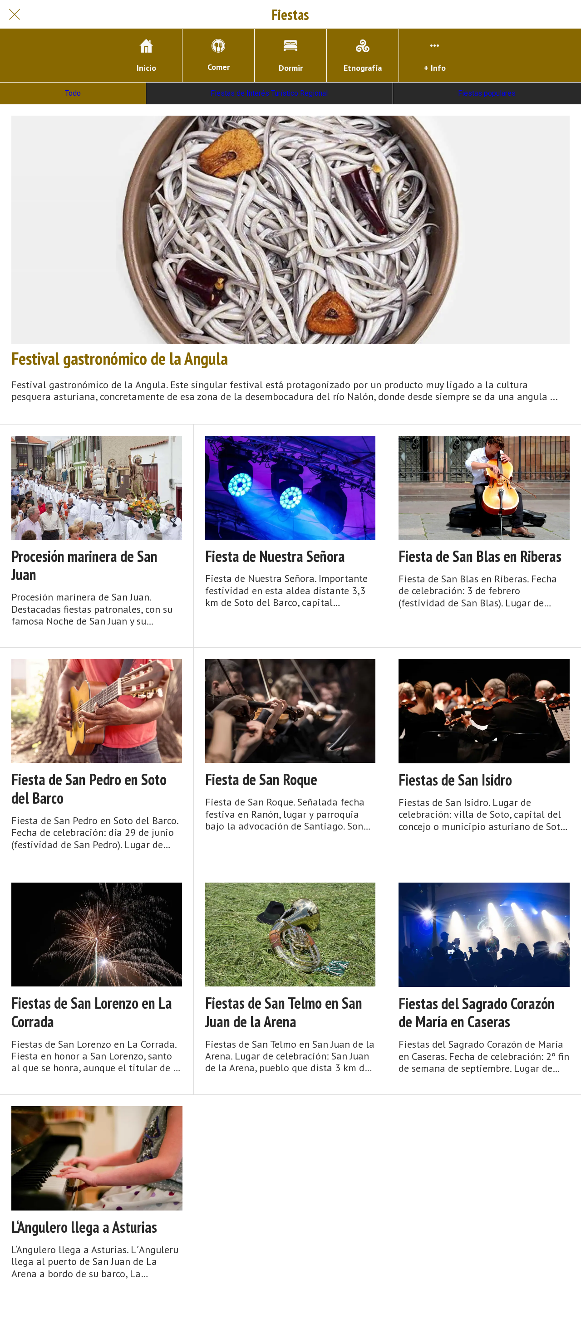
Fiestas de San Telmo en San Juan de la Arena (283, 1012)
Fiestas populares (487, 93)
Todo (73, 93)
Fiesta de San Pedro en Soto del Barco (89, 788)
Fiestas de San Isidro (455, 780)
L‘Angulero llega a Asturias (84, 1227)
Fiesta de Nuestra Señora (275, 556)
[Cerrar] (14, 14)
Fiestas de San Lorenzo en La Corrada (91, 1012)
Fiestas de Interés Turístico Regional (269, 93)
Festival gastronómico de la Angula (119, 358)
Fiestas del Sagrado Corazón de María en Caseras (477, 1012)
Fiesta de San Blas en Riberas (480, 556)
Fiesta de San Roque (261, 779)
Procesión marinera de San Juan (84, 565)
